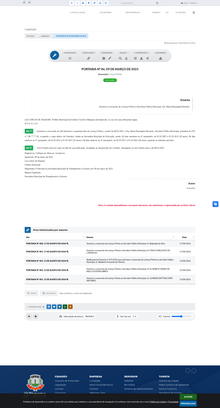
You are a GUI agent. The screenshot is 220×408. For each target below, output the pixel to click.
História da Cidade (169, 380)
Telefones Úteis (97, 392)
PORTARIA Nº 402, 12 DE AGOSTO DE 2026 (46, 270)
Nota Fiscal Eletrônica (101, 384)
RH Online (129, 384)
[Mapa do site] (100, 3)
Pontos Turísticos (168, 388)
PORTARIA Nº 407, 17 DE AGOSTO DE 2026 (46, 251)
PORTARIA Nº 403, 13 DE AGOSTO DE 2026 (46, 261)
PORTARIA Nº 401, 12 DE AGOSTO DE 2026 (46, 279)
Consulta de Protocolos (67, 380)
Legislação (60, 384)
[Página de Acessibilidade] (105, 3)
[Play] (29, 316)
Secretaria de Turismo (170, 392)
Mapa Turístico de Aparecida (174, 384)
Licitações (94, 380)
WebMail (128, 380)
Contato (59, 388)
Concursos (60, 392)
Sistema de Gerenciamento (138, 388)
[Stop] (36, 316)
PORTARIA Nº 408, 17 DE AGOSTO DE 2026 (46, 243)
